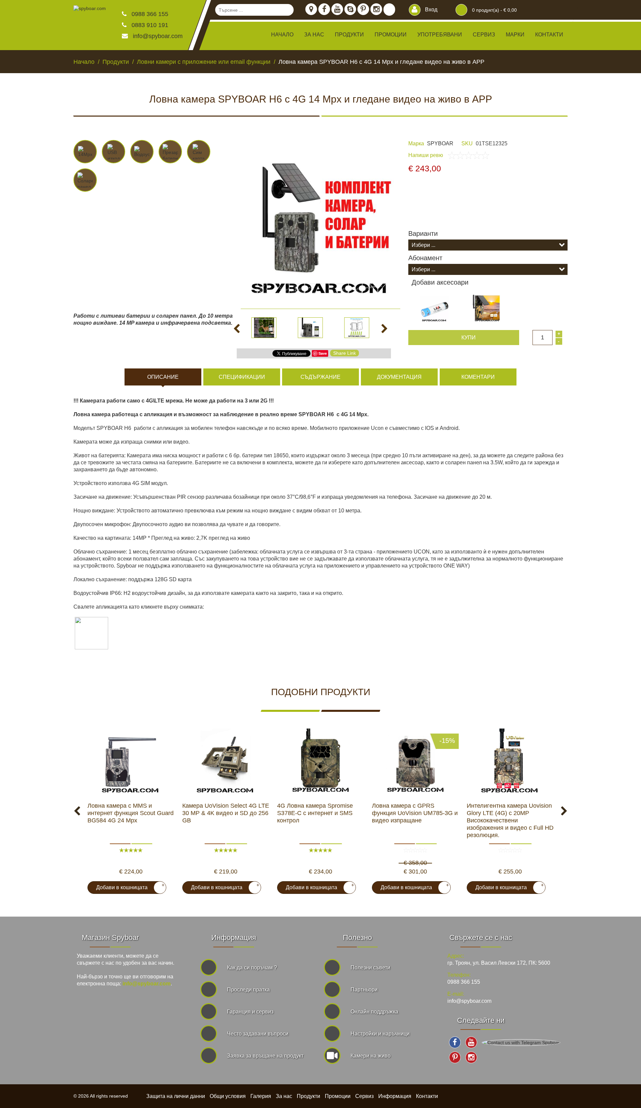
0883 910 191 (149, 25)
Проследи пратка (248, 989)
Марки (515, 34)
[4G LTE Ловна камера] (225, 762)
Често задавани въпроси (257, 1034)
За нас (314, 34)
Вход (430, 9)
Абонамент (425, 258)
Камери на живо (371, 1056)
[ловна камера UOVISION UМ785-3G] (415, 762)
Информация (394, 1096)
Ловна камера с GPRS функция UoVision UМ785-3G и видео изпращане (415, 813)
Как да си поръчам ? (252, 967)
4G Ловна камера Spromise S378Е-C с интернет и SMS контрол (315, 813)
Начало (282, 34)
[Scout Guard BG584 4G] (130, 762)
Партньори (364, 989)
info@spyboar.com (158, 36)
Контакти (549, 34)
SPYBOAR (440, 143)
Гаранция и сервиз (250, 1011)
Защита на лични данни (175, 1096)
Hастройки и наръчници (380, 1034)
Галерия (260, 1096)
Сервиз (484, 34)
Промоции (391, 34)
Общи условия (228, 1096)
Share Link (344, 353)
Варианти (423, 233)
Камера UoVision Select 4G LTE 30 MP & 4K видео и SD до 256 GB (225, 813)
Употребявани (439, 34)
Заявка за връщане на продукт (265, 1056)
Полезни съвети (370, 967)
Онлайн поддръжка (374, 1011)
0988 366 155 (149, 14)
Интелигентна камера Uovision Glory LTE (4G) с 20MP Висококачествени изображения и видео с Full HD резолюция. (510, 820)
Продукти (308, 1096)
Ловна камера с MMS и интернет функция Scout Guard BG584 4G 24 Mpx (130, 813)
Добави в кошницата (127, 886)
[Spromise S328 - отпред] (320, 762)
